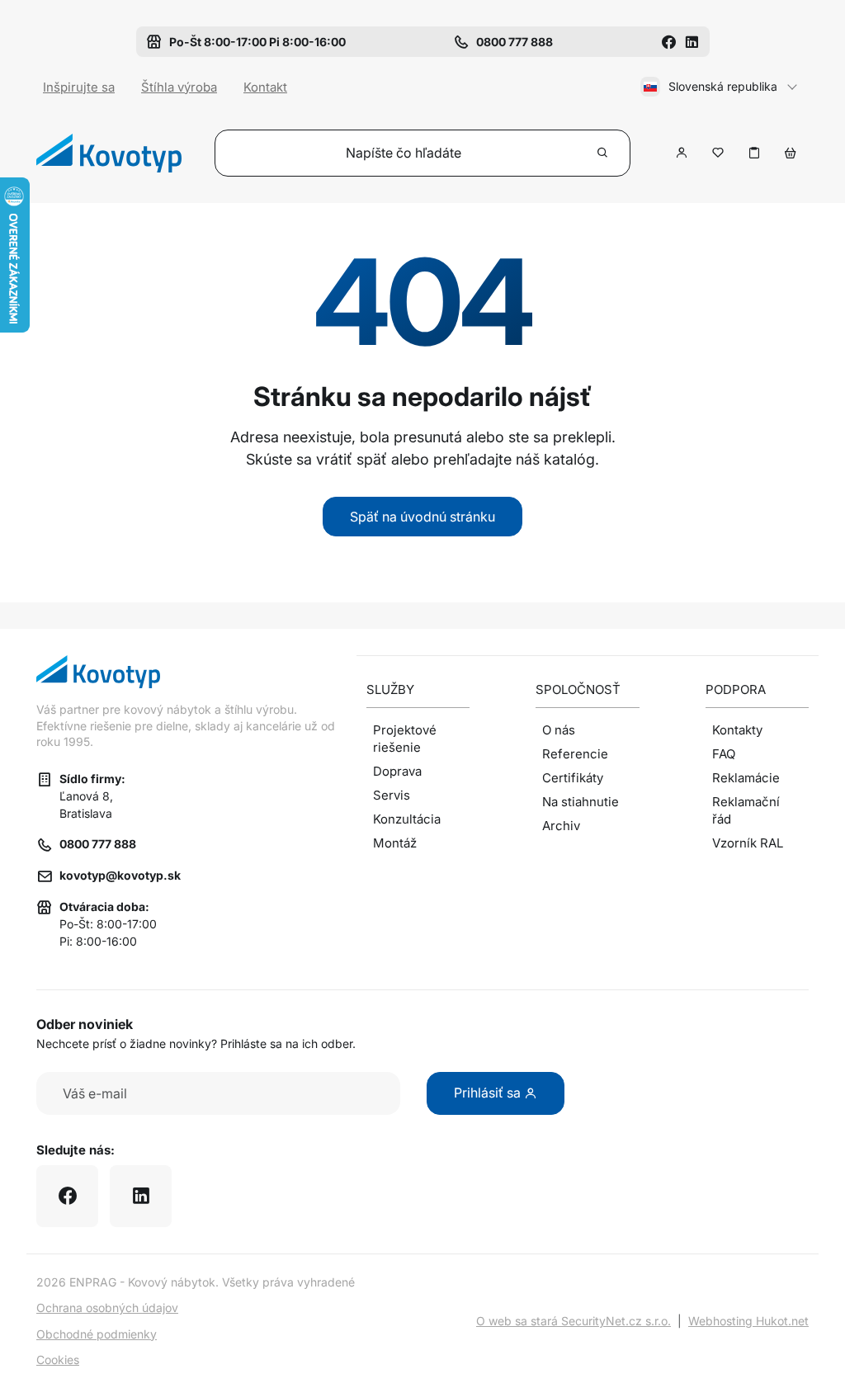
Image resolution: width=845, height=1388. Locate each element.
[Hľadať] (603, 153)
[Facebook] (668, 41)
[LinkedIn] (691, 41)
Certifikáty (572, 778)
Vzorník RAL (747, 843)
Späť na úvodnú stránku (422, 516)
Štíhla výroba (179, 87)
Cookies (57, 1360)
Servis (391, 795)
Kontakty (737, 730)
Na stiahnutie (580, 802)
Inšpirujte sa (79, 87)
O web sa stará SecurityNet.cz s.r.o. (573, 1321)
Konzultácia (407, 819)
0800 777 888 (97, 844)
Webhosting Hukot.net (748, 1321)
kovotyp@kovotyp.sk (120, 875)
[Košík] (790, 153)
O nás (558, 730)
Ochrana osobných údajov (107, 1308)
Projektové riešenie (405, 738)
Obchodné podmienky (96, 1334)
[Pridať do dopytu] (754, 153)
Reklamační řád (746, 810)
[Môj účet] (681, 153)
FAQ (723, 754)
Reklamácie (746, 778)
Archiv (561, 825)
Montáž (395, 843)
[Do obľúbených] (718, 153)
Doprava (397, 771)
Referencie (575, 754)
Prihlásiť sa (489, 1092)
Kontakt (265, 87)
